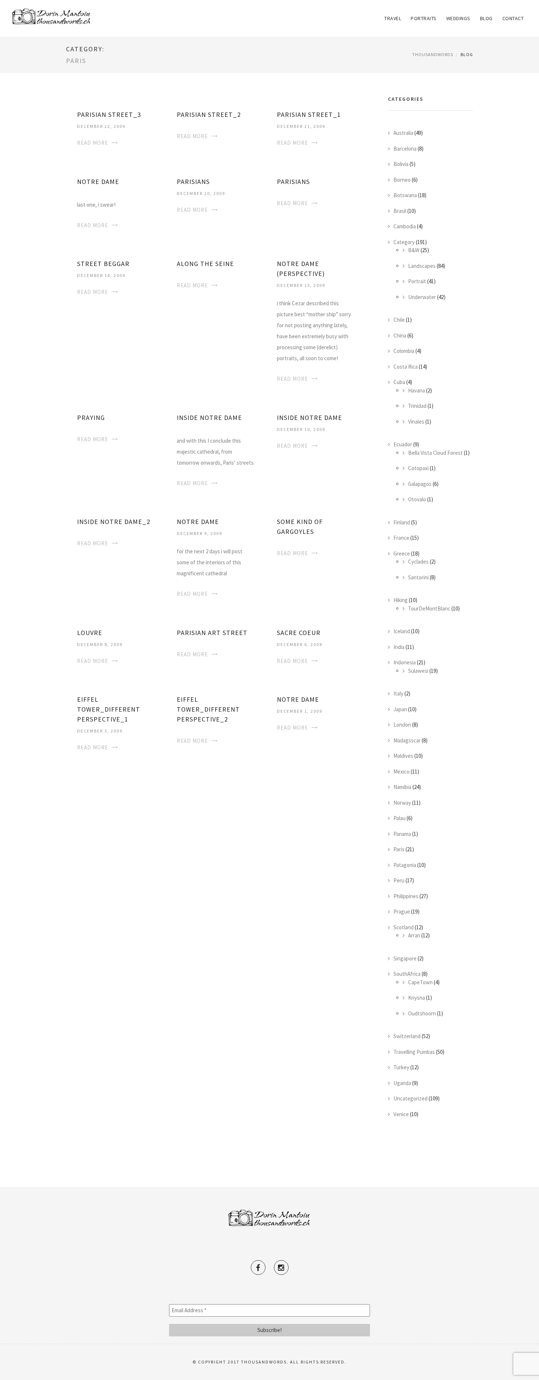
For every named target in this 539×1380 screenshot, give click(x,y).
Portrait (417, 281)
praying (91, 417)
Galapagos (420, 483)
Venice (401, 1114)
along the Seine (205, 263)
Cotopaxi (418, 468)
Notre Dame (198, 521)
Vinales (416, 421)
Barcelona (405, 148)
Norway (402, 802)
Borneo (402, 179)
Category (404, 242)
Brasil (399, 210)
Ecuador (402, 444)
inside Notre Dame (209, 417)
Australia (403, 132)
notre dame (98, 181)
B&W (413, 250)
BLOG (486, 18)
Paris (398, 849)
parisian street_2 (209, 114)
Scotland (403, 927)
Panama (402, 833)
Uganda (402, 1083)
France (401, 537)
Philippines (405, 896)
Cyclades (418, 561)
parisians (193, 181)
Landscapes (422, 265)
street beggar (103, 263)
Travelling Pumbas (414, 1051)
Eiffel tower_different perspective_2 (208, 709)
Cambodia (404, 226)
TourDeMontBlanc (429, 608)
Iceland (401, 631)
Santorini (418, 577)
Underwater (422, 297)
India (398, 646)
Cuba (399, 382)
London (402, 724)
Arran (414, 935)
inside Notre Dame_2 (113, 521)
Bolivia (400, 163)
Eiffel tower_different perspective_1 (108, 709)
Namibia (402, 786)
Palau (399, 818)
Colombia (403, 350)
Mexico (401, 771)
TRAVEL (392, 18)
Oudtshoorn (422, 1013)
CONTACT (513, 18)
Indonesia (404, 662)
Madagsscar (407, 740)
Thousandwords (432, 54)
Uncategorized (410, 1098)
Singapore (405, 958)
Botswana (405, 195)
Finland (401, 522)
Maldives (403, 755)
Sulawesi (418, 670)
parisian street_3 (109, 114)
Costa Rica (405, 366)
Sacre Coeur (298, 632)
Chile (399, 319)
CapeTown (420, 982)
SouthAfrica (407, 973)
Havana (416, 390)
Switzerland (407, 1036)
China (399, 335)
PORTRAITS (424, 18)
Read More (92, 142)
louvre (89, 632)
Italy (398, 693)
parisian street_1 (309, 114)
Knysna (416, 997)
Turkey (401, 1067)
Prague (401, 911)
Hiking (400, 600)
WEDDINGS (458, 18)
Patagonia (404, 864)
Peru (398, 880)
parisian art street (212, 632)
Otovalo (417, 499)
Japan (400, 709)
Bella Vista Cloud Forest (435, 452)
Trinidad (417, 405)
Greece (401, 553)
